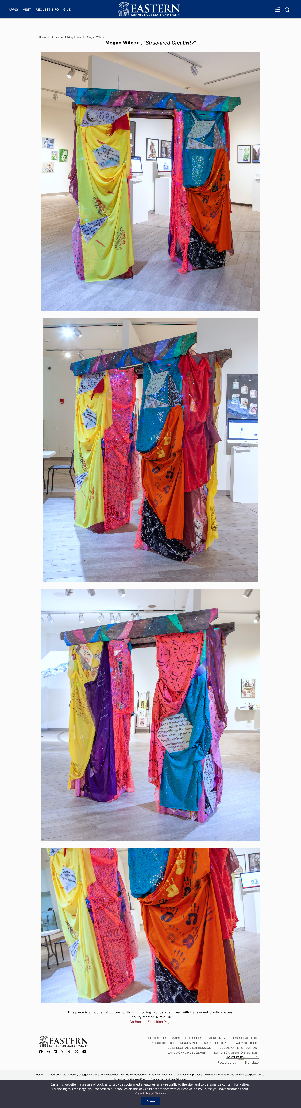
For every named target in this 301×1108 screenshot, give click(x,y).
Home (42, 37)
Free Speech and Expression (187, 1047)
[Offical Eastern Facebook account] (41, 1052)
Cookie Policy (214, 1043)
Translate (252, 1062)
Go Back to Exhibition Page (150, 1022)
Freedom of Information (236, 1047)
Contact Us (157, 1038)
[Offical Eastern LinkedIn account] (55, 1052)
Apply (13, 9)
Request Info (47, 9)
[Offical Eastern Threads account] (62, 1052)
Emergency (216, 1038)
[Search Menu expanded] (287, 10)
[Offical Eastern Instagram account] (48, 1052)
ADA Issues (193, 1038)
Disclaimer (189, 1043)
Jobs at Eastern (243, 1038)
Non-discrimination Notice (235, 1052)
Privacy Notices (244, 1043)
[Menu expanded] (277, 10)
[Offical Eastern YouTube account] (84, 1052)
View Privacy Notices (150, 1093)
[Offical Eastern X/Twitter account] (76, 1052)
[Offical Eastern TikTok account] (69, 1052)
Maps (176, 1038)
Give (67, 9)
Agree (150, 1101)
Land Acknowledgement (188, 1052)
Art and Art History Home (66, 37)
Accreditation (164, 1043)
